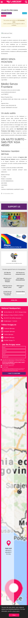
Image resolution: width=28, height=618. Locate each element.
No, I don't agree (5, 367)
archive (25, 13)
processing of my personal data (8, 360)
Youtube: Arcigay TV (9, 340)
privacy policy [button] (16, 611)
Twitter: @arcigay (8, 334)
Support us (14, 206)
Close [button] (14, 615)
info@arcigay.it (7, 321)
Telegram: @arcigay (9, 337)
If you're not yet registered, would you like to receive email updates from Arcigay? (13, 363)
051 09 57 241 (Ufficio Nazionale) (12, 318)
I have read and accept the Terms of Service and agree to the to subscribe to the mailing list (13, 360)
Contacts (14, 321)
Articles (3, 15)
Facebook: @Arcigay (9, 328)
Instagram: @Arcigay (9, 331)
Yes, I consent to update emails (8, 365)
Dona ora (14, 300)
